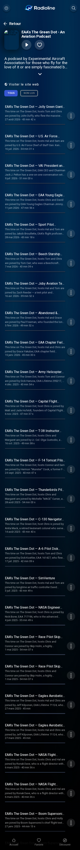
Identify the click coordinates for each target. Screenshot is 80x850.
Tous (11, 93)
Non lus (29, 93)
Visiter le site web (24, 84)
